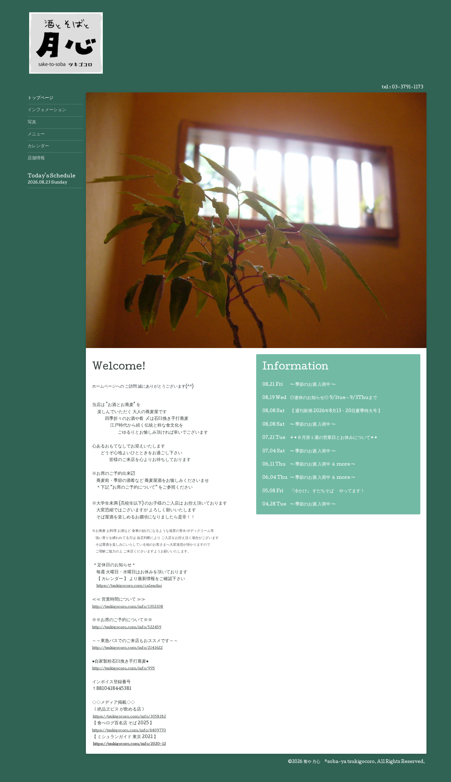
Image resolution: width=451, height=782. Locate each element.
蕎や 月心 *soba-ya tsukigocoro (339, 762)
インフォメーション (47, 110)
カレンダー (38, 146)
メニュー (36, 134)
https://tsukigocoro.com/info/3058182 (129, 716)
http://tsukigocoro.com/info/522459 (126, 627)
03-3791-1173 (407, 87)
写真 (32, 122)
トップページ (40, 98)
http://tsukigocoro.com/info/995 (123, 668)
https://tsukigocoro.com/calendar (129, 586)
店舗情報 (36, 158)
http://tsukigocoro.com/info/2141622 (127, 648)
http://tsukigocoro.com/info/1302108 (127, 607)
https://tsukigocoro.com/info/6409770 (129, 730)
